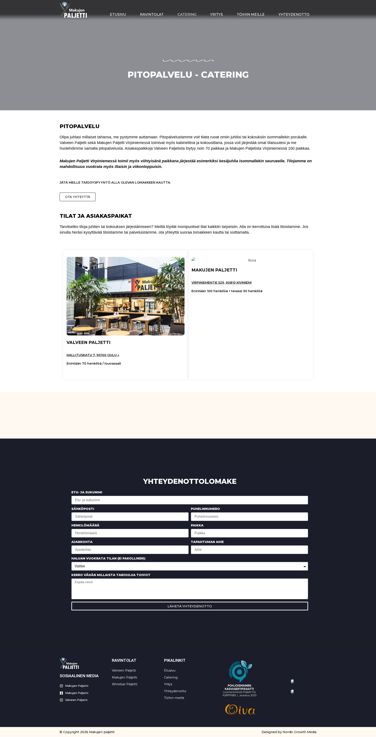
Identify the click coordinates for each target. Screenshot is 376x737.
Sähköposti (82, 509)
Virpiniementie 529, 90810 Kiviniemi (221, 283)
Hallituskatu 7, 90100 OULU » (93, 355)
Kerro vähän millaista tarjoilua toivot (110, 575)
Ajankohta (81, 542)
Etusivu (118, 14)
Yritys (216, 14)
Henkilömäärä (85, 525)
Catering (187, 14)
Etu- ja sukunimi (86, 492)
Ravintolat (152, 14)
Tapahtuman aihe (207, 542)
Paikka (197, 525)
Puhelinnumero (205, 509)
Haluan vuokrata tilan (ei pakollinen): (108, 558)
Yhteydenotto (294, 14)
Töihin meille (251, 14)
